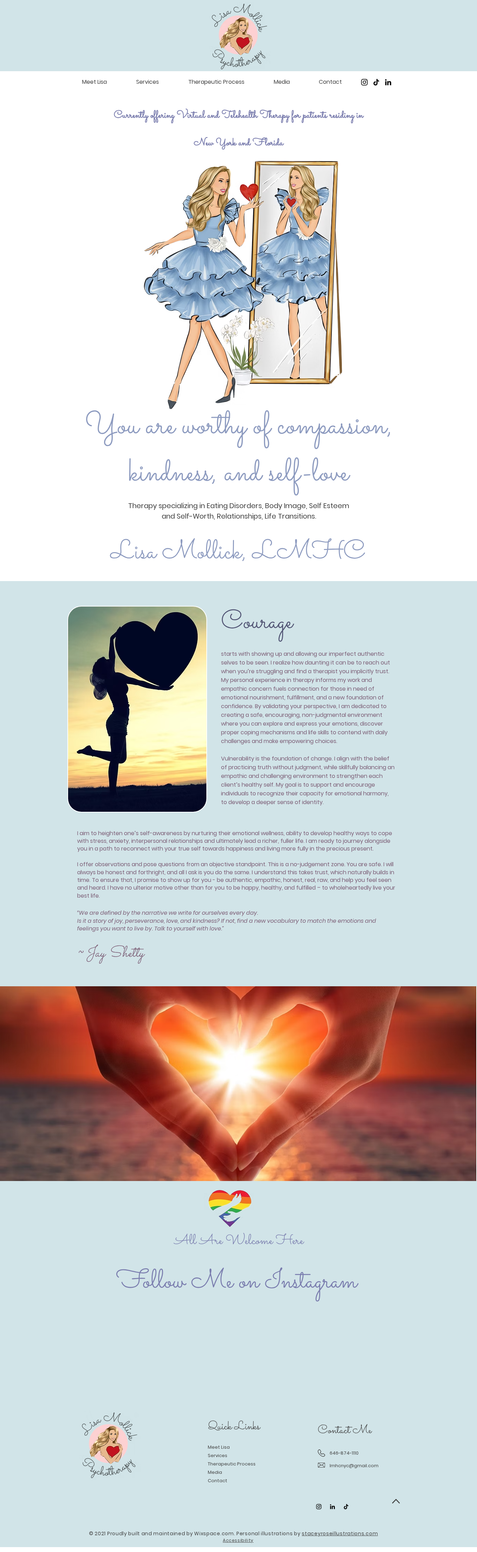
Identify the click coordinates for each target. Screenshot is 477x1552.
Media (215, 1472)
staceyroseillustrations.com (340, 1533)
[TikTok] (376, 82)
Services (217, 1455)
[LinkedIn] (388, 82)
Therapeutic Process (232, 1464)
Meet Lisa (219, 1447)
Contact (217, 1480)
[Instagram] (364, 82)
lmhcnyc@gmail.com (354, 1465)
